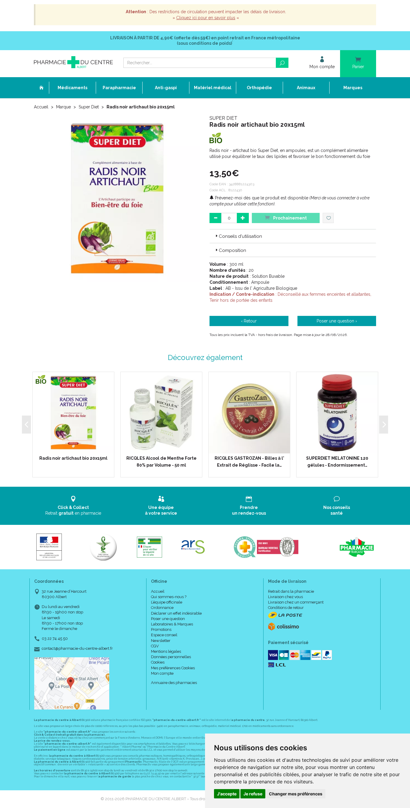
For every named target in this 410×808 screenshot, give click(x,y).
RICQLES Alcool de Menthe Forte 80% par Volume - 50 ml (161, 461)
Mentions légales (166, 651)
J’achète (165, 447)
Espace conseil (164, 635)
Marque (63, 106)
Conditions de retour (286, 607)
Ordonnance (162, 607)
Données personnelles (171, 657)
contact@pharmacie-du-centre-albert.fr (77, 648)
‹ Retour (249, 321)
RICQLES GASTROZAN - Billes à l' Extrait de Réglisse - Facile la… (249, 461)
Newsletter (160, 640)
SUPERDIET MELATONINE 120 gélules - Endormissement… (337, 461)
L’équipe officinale (166, 602)
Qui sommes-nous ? (168, 597)
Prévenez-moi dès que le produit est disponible (261, 197)
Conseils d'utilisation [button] (240, 236)
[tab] (293, 236)
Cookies (157, 662)
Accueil (41, 106)
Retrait (73, 510)
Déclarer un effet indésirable (176, 613)
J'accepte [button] (227, 793)
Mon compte (162, 673)
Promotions (161, 629)
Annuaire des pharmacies (174, 682)
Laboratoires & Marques (172, 624)
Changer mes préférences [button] (295, 793)
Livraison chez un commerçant (296, 602)
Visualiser (75, 447)
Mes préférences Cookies (173, 668)
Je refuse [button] (252, 793)
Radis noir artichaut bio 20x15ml (73, 458)
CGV (155, 646)
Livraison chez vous (285, 597)
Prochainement (289, 218)
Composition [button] (232, 250)
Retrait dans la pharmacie (291, 591)
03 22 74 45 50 (55, 638)
